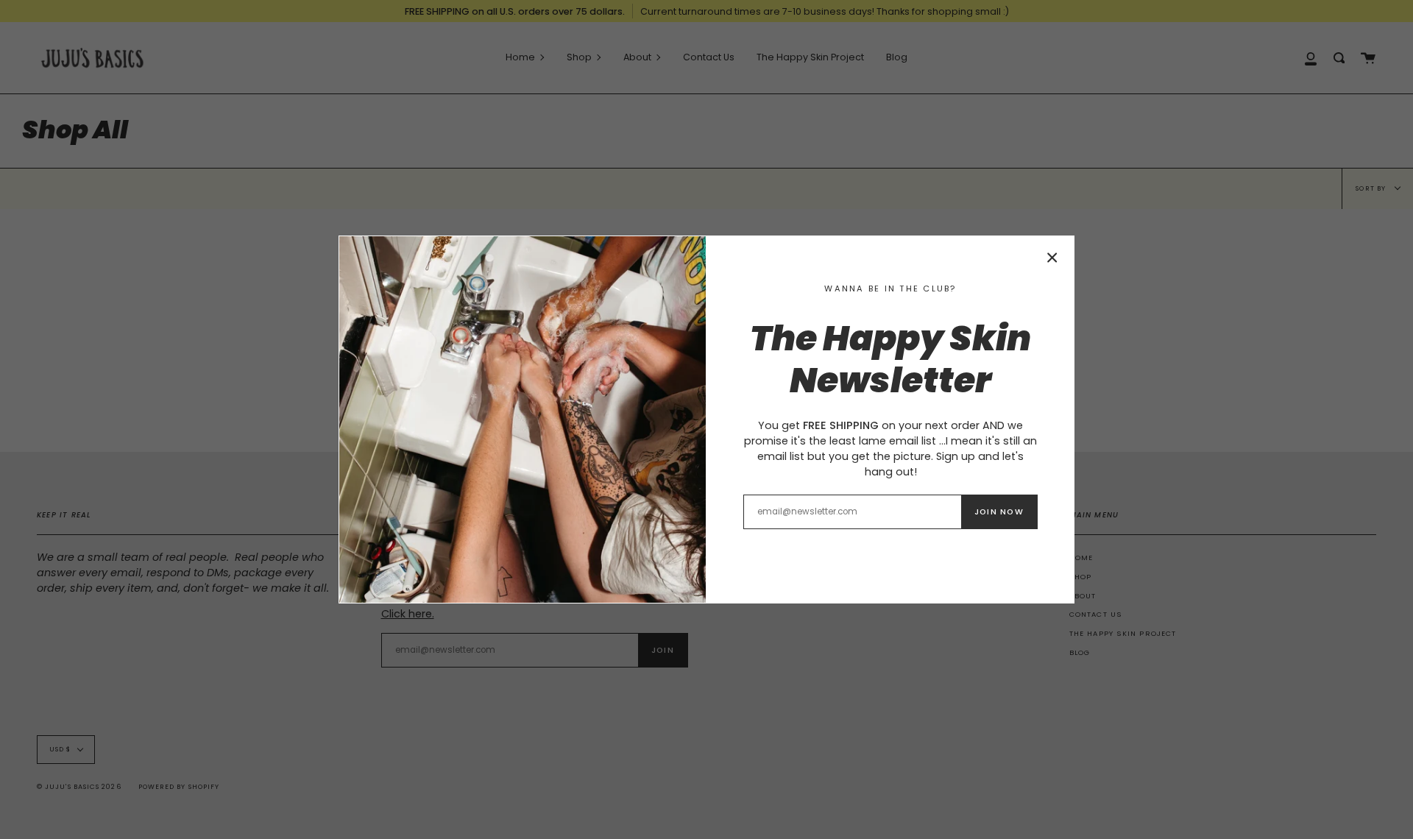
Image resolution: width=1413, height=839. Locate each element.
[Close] (1052, 257)
